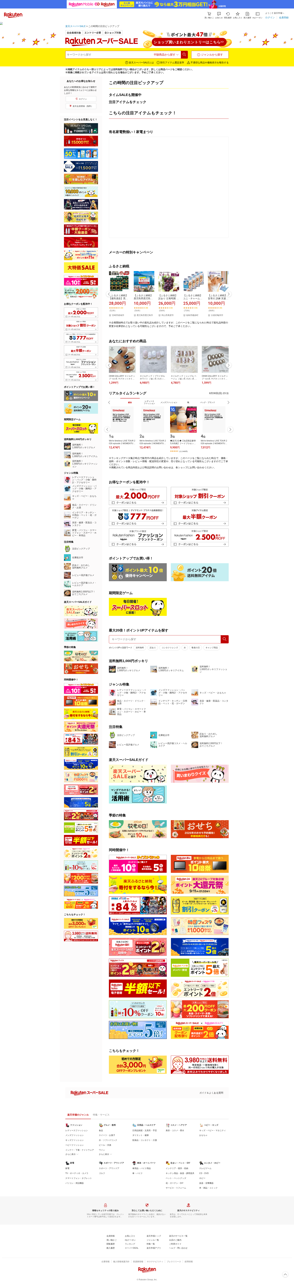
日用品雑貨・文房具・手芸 (144, 1130)
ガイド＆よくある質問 (211, 1092)
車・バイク (137, 1173)
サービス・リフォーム (176, 1188)
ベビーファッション (74, 1145)
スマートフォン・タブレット (78, 1178)
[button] (219, 15)
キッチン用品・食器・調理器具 (180, 1173)
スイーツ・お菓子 (107, 1135)
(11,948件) (183, 451)
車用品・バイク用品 (141, 1168)
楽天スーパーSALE (75, 26)
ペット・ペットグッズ (176, 1178)
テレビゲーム (205, 1168)
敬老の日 (196, 647)
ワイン (102, 1150)
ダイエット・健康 (140, 1135)
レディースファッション (76, 1130)
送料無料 (140, 647)
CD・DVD (204, 1173)
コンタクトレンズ (170, 647)
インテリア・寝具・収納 (177, 1168)
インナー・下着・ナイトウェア (79, 1150)
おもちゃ (203, 1135)
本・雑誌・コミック (208, 1188)
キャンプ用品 (212, 647)
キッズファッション (74, 1140)
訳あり (153, 647)
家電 (67, 1168)
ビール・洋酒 (105, 1145)
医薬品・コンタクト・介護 (144, 1140)
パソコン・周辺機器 (74, 1183)
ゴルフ (102, 1173)
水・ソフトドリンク (108, 1140)
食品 (101, 1130)
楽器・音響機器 (206, 1183)
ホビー (202, 1178)
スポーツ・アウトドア (109, 1168)
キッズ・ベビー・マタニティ (212, 1130)
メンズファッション (74, 1135)
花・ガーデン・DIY (174, 1183)
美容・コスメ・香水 (175, 1130)
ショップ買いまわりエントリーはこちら (187, 42)
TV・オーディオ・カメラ (76, 1173)
